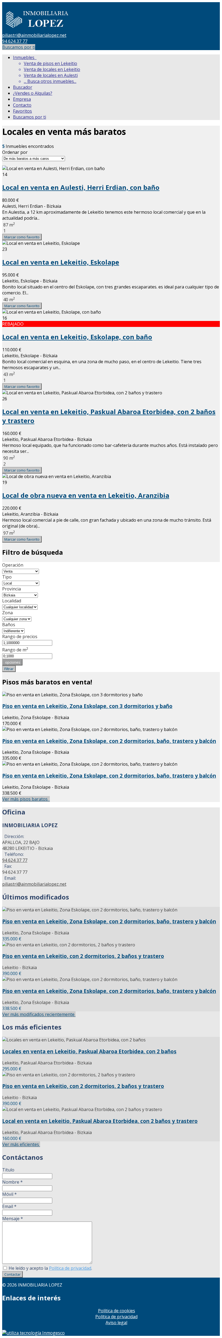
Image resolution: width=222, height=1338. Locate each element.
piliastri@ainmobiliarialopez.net (34, 35)
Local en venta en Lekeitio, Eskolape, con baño (77, 336)
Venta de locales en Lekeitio (52, 69)
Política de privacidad (70, 1268)
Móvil (9, 1194)
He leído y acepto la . (50, 1268)
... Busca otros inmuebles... (50, 81)
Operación (12, 565)
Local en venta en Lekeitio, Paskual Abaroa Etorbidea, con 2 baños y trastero (100, 1121)
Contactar (12, 1274)
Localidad (11, 601)
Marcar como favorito (22, 237)
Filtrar (9, 668)
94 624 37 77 (14, 41)
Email (9, 1206)
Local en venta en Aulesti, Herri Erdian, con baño (80, 187)
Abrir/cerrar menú (20, 5)
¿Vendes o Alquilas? (32, 93)
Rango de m (15, 650)
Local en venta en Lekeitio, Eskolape (60, 262)
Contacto (22, 105)
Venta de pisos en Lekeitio (50, 63)
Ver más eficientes (21, 1144)
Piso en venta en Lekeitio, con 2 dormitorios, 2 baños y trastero (83, 956)
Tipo (7, 577)
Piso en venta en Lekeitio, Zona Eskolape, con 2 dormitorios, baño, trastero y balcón (109, 741)
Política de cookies (116, 1311)
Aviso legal (116, 1323)
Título (8, 1170)
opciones (12, 662)
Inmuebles (25, 57)
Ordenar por (15, 152)
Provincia (11, 589)
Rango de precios (19, 636)
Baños (8, 625)
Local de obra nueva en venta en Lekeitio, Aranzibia (85, 495)
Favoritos (22, 111)
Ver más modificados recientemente (39, 1014)
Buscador (22, 87)
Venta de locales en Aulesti (51, 75)
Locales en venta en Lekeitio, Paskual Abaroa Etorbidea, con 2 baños (89, 1051)
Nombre (12, 1182)
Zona (7, 613)
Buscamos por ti (18, 47)
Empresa (22, 99)
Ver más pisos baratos (26, 799)
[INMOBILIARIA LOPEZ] (37, 29)
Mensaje (12, 1219)
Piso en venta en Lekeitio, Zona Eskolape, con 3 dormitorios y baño (87, 706)
